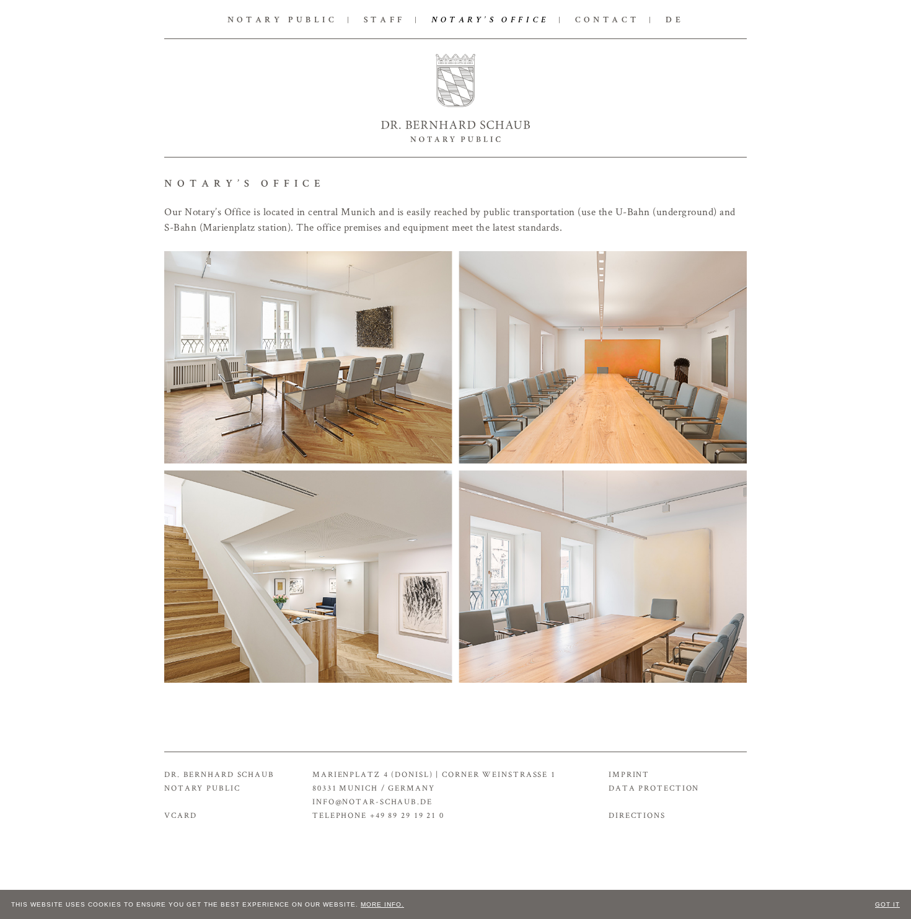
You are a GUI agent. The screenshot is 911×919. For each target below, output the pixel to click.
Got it (887, 904)
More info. (382, 904)
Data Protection (654, 788)
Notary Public (282, 20)
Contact (607, 20)
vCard (180, 815)
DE (675, 20)
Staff (384, 20)
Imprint (629, 774)
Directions (637, 815)
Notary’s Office (490, 20)
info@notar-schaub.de (372, 801)
